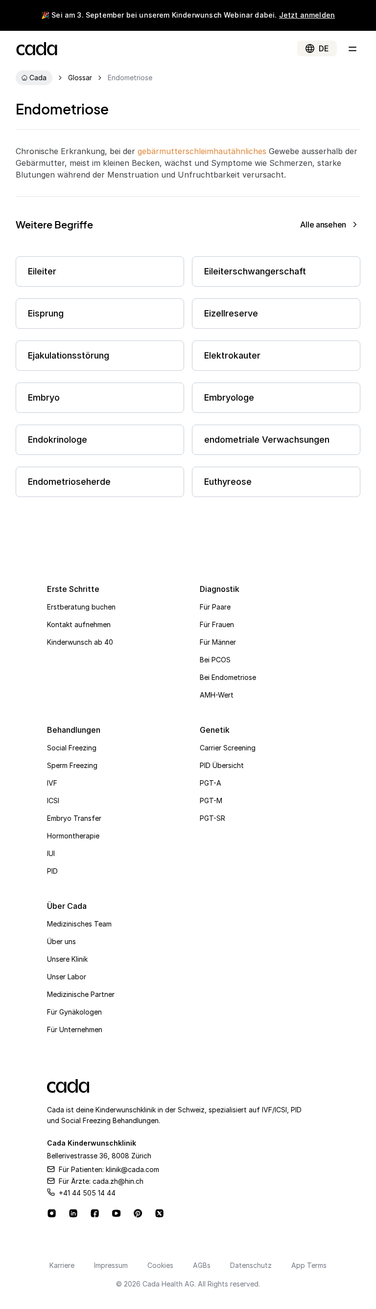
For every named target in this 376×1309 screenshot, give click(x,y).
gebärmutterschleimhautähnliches (202, 151)
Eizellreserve (231, 313)
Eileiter (42, 271)
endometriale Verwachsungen (266, 439)
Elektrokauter (232, 355)
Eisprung (46, 313)
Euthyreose (228, 481)
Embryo (44, 397)
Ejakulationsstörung (68, 355)
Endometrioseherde (69, 481)
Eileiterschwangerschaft (255, 271)
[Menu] (352, 48)
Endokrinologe (57, 439)
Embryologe (229, 397)
